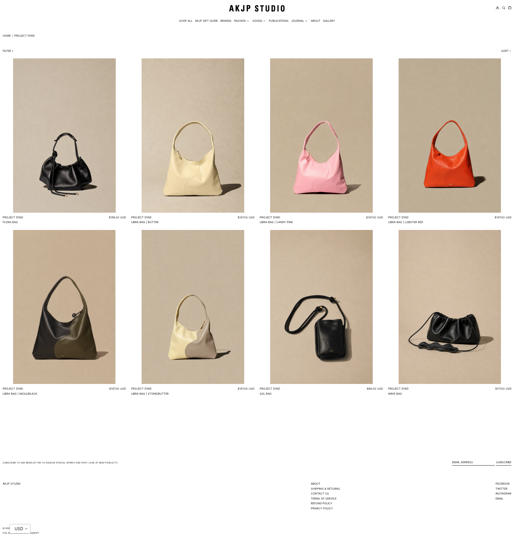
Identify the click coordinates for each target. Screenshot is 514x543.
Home (7, 35)
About (315, 483)
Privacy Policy (322, 508)
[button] (509, 8)
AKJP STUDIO (12, 483)
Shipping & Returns (325, 488)
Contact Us (320, 493)
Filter (7, 50)
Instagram (503, 493)
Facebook (503, 483)
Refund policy (321, 503)
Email (499, 498)
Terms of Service (323, 498)
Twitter (501, 488)
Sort (505, 50)
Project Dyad (24, 35)
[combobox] (20, 528)
